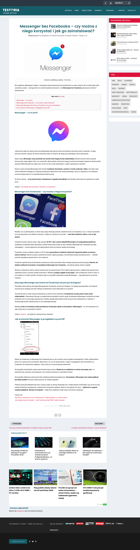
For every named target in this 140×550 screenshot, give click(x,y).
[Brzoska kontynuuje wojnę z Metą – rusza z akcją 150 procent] (113, 35)
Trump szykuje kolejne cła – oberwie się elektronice (128, 50)
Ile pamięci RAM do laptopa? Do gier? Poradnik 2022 (19, 452)
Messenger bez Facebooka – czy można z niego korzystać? (35, 103)
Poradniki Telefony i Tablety (74, 36)
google (132, 84)
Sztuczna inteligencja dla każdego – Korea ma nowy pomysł (127, 26)
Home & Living (87, 10)
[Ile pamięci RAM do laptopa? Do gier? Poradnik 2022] (20, 442)
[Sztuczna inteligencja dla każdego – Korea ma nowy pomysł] (113, 26)
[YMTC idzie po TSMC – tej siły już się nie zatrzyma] (113, 59)
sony (125, 108)
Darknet (23, 314)
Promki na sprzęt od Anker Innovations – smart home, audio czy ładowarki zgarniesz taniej (68, 493)
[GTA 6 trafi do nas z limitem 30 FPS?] (113, 43)
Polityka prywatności (18, 541)
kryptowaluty (132, 92)
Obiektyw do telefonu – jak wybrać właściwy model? (93, 452)
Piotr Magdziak (43, 36)
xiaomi (133, 112)
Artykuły (68, 10)
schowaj (61, 96)
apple (120, 80)
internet (121, 88)
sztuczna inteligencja (120, 112)
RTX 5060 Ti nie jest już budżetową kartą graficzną (93, 490)
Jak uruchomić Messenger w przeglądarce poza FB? (33, 108)
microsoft (116, 96)
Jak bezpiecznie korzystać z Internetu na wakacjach (38, 187)
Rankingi (98, 10)
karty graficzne (118, 92)
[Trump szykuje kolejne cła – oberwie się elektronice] (113, 51)
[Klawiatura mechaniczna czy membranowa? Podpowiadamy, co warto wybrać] (43, 442)
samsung (115, 104)
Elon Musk (128, 80)
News (77, 10)
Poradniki (110, 10)
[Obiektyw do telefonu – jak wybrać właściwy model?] (91, 442)
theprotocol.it (54, 530)
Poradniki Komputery (57, 36)
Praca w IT (132, 10)
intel (114, 88)
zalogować (20, 511)
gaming (124, 84)
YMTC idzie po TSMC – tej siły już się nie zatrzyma (127, 59)
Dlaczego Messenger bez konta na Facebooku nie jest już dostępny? (38, 105)
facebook (115, 84)
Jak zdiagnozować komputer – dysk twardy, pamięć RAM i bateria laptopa (40, 400)
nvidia (124, 96)
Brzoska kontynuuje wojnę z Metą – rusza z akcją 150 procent (127, 34)
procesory (133, 96)
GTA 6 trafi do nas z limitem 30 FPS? (127, 42)
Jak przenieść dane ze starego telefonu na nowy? (68, 452)
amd (113, 80)
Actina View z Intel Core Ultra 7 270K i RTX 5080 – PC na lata (20, 490)
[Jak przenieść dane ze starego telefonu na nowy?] (67, 442)
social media (116, 108)
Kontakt (121, 10)
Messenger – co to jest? (24, 100)
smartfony (125, 104)
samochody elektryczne (121, 100)
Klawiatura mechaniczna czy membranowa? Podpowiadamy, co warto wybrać (41, 397)
